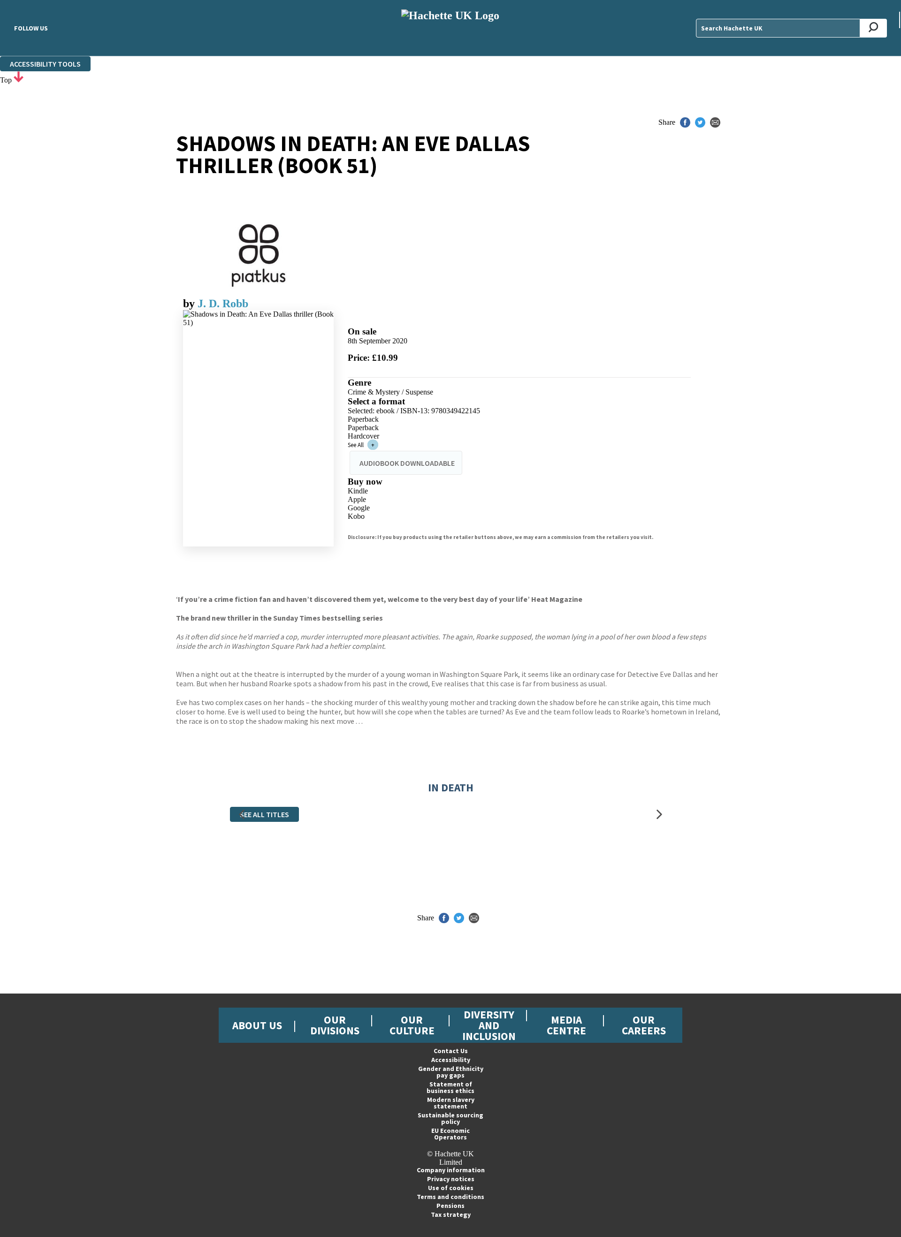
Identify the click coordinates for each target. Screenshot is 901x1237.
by (190, 303)
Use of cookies (450, 1188)
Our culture (412, 1025)
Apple (357, 499)
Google (359, 508)
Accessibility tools (45, 63)
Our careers (644, 1025)
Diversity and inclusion (489, 1025)
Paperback (363, 419)
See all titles (264, 814)
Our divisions (334, 1025)
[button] (241, 814)
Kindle (358, 491)
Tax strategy (451, 1214)
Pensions (450, 1205)
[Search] (873, 28)
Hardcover (363, 436)
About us (257, 1025)
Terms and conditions (450, 1196)
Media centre (566, 1025)
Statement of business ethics (450, 1087)
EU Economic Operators (450, 1133)
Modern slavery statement (450, 1102)
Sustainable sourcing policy (450, 1118)
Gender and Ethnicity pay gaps (450, 1071)
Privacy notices (450, 1179)
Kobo (356, 516)
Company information (451, 1170)
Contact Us (451, 1051)
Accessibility (450, 1059)
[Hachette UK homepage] (450, 27)
